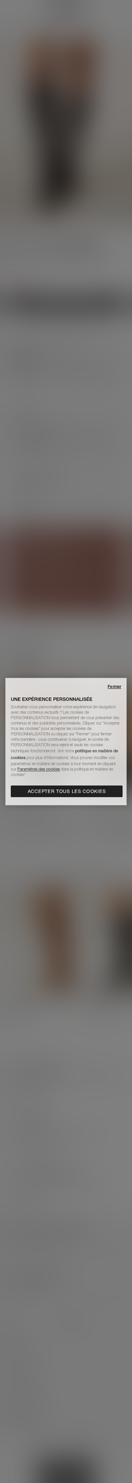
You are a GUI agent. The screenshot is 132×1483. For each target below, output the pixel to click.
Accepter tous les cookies (67, 791)
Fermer (114, 686)
